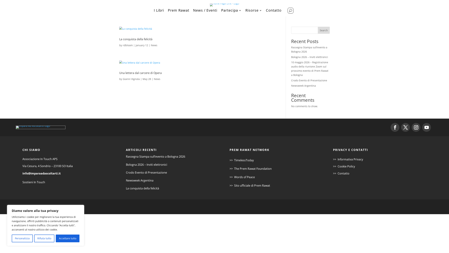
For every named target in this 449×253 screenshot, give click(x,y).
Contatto (274, 11)
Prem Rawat (178, 11)
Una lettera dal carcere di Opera (140, 73)
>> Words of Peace (242, 177)
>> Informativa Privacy (348, 159)
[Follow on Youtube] (426, 127)
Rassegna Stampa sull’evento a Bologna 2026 (155, 156)
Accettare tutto (67, 238)
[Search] (290, 11)
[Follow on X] (405, 127)
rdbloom (128, 45)
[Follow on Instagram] (416, 127)
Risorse (252, 11)
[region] (45, 225)
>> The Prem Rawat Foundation (251, 169)
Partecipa (229, 11)
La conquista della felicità (135, 39)
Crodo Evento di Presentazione (309, 80)
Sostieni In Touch (33, 182)
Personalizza (22, 238)
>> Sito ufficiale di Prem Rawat (250, 185)
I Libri (159, 11)
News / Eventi (205, 11)
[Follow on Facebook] (395, 127)
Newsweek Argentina (303, 85)
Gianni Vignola (131, 79)
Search (324, 30)
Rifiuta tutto (44, 238)
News (154, 45)
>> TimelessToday (242, 160)
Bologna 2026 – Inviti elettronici (309, 57)
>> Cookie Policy (344, 166)
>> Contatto (341, 173)
